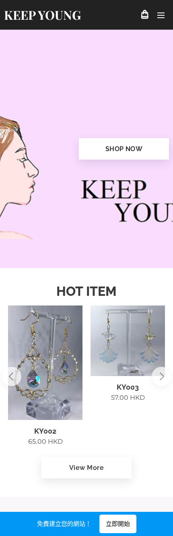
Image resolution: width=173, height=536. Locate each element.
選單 (161, 15)
